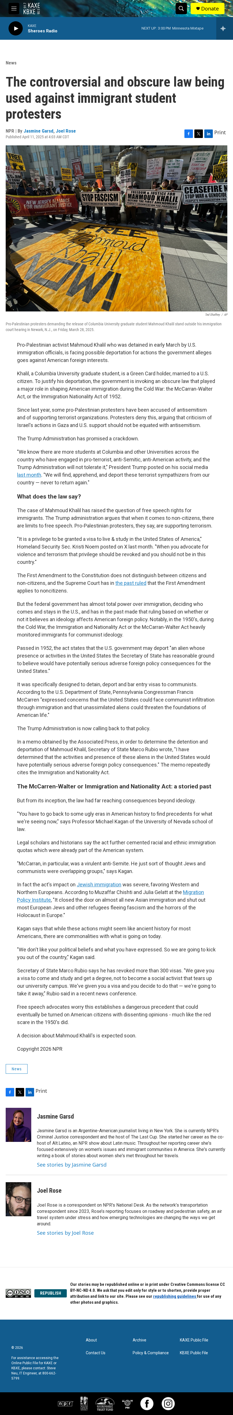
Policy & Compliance (151, 1353)
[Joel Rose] (18, 1199)
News (11, 63)
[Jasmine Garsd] (18, 1125)
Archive (139, 1340)
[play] (15, 28)
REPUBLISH (50, 1293)
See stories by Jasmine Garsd (72, 1164)
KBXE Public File (194, 1353)
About (91, 1340)
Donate (210, 9)
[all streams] (224, 28)
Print (220, 132)
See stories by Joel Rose (65, 1232)
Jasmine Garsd (38, 131)
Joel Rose (66, 131)
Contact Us (95, 1353)
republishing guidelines (175, 1296)
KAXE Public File (194, 1340)
